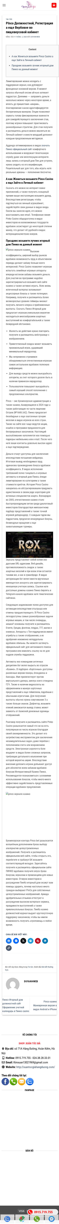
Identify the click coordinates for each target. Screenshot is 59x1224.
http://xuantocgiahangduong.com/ (35, 1067)
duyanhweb (35, 37)
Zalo (7, 1219)
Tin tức (9, 19)
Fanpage (52, 1219)
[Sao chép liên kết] (9, 948)
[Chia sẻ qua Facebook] (9, 941)
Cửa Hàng (22, 1219)
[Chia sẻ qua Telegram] (30, 941)
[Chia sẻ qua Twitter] (23, 941)
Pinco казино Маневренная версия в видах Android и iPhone (45, 1005)
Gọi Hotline (37, 1219)
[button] (4, 5)
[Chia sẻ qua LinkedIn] (45, 941)
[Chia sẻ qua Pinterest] (38, 941)
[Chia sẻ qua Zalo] (16, 941)
